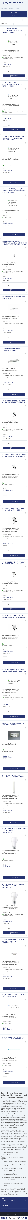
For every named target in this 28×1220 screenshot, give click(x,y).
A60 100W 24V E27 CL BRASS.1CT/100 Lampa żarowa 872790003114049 (12, 30)
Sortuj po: (3, 20)
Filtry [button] (14, 16)
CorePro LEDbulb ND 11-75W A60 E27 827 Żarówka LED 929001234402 (13, 885)
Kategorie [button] (14, 12)
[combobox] (14, 20)
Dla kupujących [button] (8, 1200)
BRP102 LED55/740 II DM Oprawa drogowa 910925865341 (13, 349)
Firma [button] (3, 1198)
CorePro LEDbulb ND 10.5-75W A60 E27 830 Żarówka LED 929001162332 (14, 830)
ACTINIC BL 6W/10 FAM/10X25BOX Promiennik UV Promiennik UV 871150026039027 (13, 138)
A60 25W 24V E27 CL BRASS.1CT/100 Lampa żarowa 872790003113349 (12, 84)
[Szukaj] (10, 1218)
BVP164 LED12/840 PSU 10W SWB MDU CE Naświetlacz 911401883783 (14, 401)
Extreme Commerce (21, 1214)
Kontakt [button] (4, 1205)
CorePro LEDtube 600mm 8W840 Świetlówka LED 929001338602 (13, 1038)
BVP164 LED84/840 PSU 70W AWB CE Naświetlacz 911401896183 (14, 509)
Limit (2, 23)
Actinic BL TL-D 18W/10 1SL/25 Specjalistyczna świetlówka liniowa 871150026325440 (13, 190)
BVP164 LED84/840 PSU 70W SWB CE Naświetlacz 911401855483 (14, 563)
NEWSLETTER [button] (6, 1203)
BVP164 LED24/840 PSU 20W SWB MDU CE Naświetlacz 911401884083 (14, 455)
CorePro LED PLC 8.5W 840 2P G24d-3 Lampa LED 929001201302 (13, 776)
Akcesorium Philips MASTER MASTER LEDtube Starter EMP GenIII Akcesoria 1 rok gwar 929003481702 (14, 243)
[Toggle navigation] (26, 1218)
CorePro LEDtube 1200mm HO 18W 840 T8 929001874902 (14, 995)
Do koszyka (15, 75)
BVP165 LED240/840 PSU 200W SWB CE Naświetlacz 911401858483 (14, 670)
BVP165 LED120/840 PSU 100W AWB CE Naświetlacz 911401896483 (14, 616)
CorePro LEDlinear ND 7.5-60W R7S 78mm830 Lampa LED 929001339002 (13, 941)
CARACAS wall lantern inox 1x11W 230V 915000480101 (13, 724)
